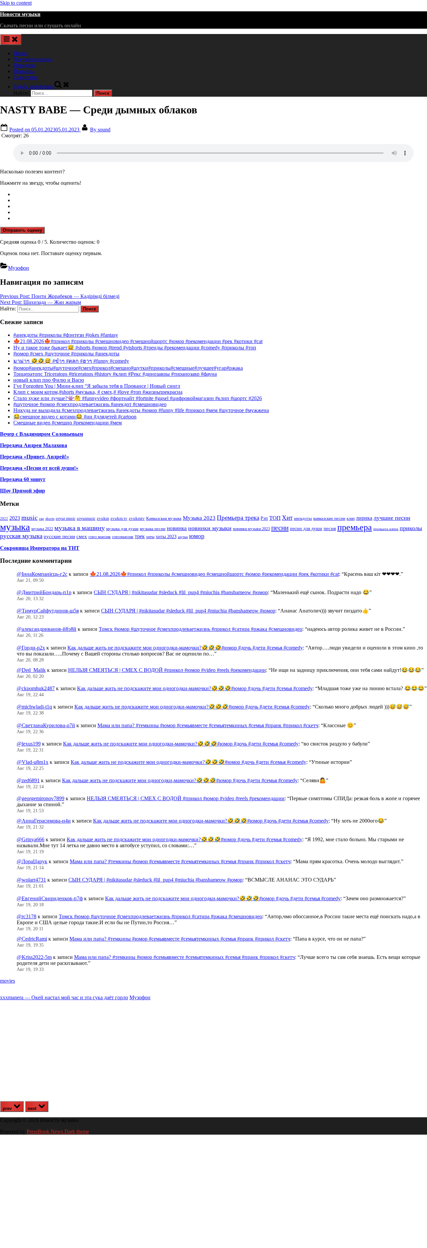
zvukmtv (137, 518)
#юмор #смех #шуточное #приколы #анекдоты (66, 353)
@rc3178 (26, 916)
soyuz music (65, 518)
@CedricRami (32, 939)
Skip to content (16, 3)
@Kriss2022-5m (34, 957)
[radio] (220, 194)
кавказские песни (329, 518)
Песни (20, 53)
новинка (177, 528)
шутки (183, 537)
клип (351, 518)
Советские (25, 77)
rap (41, 518)
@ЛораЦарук (32, 861)
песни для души (306, 528)
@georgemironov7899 (40, 798)
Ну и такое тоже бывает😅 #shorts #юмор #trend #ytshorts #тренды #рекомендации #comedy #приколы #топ (134, 347)
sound (100, 129)
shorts (49, 518)
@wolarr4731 (31, 880)
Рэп (264, 518)
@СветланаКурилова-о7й (46, 725)
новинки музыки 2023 (251, 528)
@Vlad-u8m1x (32, 762)
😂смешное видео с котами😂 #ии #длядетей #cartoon (74, 416)
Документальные (32, 59)
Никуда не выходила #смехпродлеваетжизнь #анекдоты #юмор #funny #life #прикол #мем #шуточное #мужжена (141, 410)
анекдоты (303, 518)
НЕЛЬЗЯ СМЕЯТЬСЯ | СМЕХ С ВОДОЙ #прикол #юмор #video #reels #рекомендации (167, 670)
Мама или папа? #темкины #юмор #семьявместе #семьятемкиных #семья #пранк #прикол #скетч (207, 725)
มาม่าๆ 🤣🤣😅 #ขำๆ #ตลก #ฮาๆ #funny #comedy (71, 361)
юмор (196, 535)
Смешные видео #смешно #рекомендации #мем (67, 422)
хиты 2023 (166, 536)
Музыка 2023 (199, 518)
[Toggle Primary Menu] (10, 39)
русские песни (59, 536)
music (29, 517)
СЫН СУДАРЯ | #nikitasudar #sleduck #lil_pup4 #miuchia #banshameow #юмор (181, 592)
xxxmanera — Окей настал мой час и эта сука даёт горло (64, 997)
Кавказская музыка (163, 518)
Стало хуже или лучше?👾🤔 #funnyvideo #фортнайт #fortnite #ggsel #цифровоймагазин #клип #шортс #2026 (137, 398)
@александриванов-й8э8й (46, 629)
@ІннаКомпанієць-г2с (42, 574)
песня (330, 528)
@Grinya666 (30, 839)
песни (280, 528)
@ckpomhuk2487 (36, 688)
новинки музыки (210, 528)
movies (7, 981)
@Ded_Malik (31, 670)
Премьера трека (238, 517)
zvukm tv (118, 518)
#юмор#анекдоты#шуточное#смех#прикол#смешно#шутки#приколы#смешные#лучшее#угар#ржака (128, 368)
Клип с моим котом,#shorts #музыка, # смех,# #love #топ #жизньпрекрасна (97, 392)
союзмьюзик (122, 537)
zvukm (103, 518)
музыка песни (152, 528)
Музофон (18, 268)
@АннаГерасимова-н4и (44, 821)
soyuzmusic (86, 518)
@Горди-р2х (31, 648)
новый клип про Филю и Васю (48, 380)
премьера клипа (385, 529)
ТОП (275, 518)
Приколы (23, 71)
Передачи (24, 65)
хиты (150, 537)
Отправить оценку (22, 230)
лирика (364, 518)
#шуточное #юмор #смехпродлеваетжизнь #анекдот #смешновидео (89, 404)
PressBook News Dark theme (58, 1131)
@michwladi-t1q (34, 707)
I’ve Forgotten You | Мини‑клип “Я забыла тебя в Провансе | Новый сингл (96, 386)
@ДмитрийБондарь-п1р (44, 592)
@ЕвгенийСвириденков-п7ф (50, 898)
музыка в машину (79, 527)
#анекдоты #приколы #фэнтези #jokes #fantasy (65, 335)
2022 (4, 518)
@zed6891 (28, 780)
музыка (15, 526)
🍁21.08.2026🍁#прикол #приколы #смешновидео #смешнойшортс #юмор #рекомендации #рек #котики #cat (138, 341)
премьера (354, 527)
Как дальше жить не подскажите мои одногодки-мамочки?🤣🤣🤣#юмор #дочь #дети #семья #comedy (185, 648)
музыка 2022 (42, 529)
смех (81, 536)
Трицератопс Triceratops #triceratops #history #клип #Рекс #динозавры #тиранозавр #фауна (115, 374)
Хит (287, 517)
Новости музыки (20, 14)
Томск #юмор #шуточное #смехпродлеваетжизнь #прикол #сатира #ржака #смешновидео (200, 629)
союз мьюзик (99, 536)
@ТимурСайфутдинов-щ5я (48, 610)
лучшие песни (392, 517)
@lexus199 (29, 744)
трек (140, 536)
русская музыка (21, 535)
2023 (14, 518)
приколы (411, 528)
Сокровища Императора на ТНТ (39, 548)
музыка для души (122, 528)
